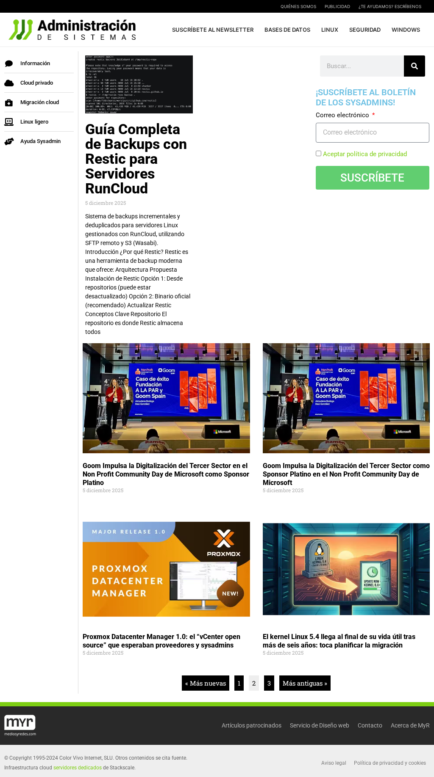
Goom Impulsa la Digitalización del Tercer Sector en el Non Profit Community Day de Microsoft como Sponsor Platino (166, 474)
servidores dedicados (77, 768)
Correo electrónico (343, 115)
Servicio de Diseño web (319, 725)
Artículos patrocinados (251, 725)
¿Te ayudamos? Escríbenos (390, 6)
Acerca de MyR (410, 725)
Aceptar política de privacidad (365, 154)
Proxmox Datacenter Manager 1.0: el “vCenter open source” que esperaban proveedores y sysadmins (161, 641)
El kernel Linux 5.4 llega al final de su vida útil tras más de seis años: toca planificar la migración (339, 641)
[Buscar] (414, 66)
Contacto (370, 725)
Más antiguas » (305, 683)
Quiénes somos (298, 6)
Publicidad (337, 6)
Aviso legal (333, 763)
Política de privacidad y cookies (390, 763)
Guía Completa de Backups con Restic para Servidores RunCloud (136, 159)
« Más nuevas (205, 683)
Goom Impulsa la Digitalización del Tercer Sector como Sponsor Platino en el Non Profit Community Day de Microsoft (346, 474)
